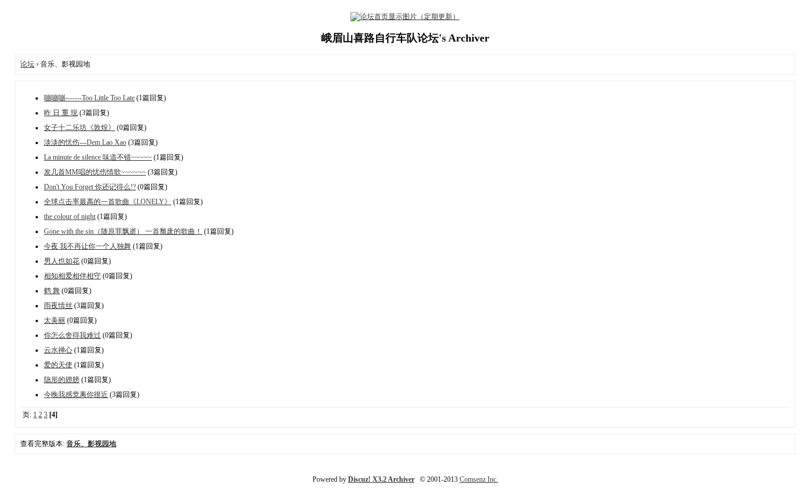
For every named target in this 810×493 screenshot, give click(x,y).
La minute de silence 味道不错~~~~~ (98, 157)
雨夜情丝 (58, 305)
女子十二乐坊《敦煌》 (79, 127)
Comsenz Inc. (479, 479)
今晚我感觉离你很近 (76, 394)
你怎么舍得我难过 (72, 335)
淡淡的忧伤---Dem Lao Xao (85, 142)
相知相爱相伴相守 (72, 276)
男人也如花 (61, 261)
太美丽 (54, 320)
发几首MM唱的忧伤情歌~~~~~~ (95, 172)
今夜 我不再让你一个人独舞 (87, 246)
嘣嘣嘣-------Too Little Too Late (89, 98)
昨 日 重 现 (61, 113)
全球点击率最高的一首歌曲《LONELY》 (107, 202)
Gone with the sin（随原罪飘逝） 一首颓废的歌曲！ (123, 231)
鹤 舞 (52, 291)
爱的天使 (58, 365)
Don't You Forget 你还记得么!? (90, 187)
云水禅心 (58, 350)
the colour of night (69, 216)
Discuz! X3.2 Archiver (381, 479)
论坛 (27, 64)
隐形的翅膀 (61, 380)
